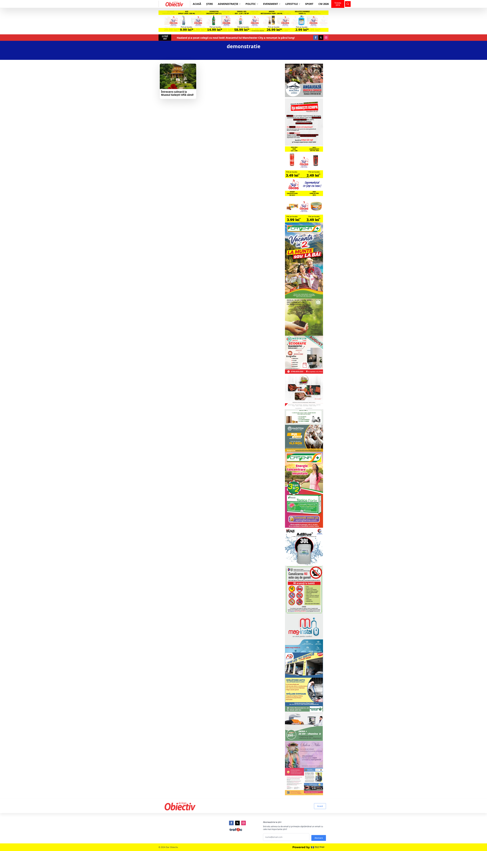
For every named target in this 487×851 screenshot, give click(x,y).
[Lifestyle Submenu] (300, 4)
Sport (309, 4)
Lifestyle (291, 4)
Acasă (197, 4)
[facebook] (315, 37)
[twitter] (320, 37)
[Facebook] (231, 823)
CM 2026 (323, 4)
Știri (209, 4)
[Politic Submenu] (258, 4)
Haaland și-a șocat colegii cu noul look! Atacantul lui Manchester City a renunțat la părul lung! (236, 38)
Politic (251, 4)
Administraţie (228, 4)
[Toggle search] (348, 4)
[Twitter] (237, 823)
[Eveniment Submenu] (280, 4)
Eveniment (270, 4)
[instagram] (326, 37)
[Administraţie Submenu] (240, 4)
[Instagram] (243, 823)
